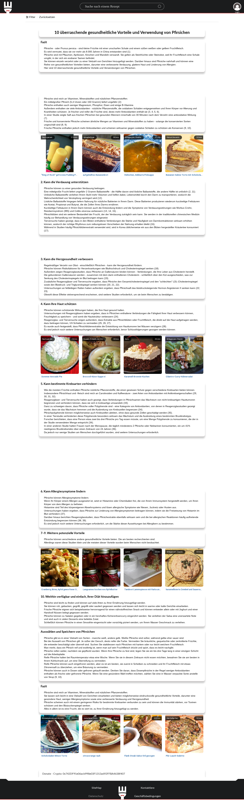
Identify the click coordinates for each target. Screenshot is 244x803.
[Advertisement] (122, 83)
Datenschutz (95, 796)
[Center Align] (160, 4)
